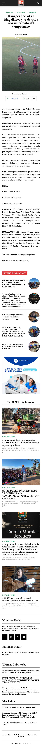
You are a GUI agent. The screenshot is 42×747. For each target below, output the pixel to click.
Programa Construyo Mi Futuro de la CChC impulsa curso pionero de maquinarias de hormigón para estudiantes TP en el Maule (19, 715)
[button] (4, 3)
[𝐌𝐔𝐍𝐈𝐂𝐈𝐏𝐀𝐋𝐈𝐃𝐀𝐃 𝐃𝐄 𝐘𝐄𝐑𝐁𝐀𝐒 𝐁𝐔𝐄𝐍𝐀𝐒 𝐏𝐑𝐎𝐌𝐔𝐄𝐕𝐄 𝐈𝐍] (34, 331)
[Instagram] (11, 637)
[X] (17, 637)
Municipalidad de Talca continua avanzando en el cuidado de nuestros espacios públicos (20, 442)
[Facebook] (4, 637)
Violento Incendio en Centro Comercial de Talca (21, 707)
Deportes (9, 12)
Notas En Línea (8, 437)
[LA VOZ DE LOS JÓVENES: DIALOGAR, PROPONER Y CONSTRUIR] (34, 346)
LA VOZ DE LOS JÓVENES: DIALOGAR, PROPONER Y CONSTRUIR (12, 346)
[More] (34, 98)
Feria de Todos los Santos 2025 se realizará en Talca (19, 723)
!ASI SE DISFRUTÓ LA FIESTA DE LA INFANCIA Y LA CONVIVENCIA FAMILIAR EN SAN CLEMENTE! (13, 284)
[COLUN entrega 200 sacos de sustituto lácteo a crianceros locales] (34, 316)
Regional (32, 12)
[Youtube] (23, 637)
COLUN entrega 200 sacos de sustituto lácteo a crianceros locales (13, 317)
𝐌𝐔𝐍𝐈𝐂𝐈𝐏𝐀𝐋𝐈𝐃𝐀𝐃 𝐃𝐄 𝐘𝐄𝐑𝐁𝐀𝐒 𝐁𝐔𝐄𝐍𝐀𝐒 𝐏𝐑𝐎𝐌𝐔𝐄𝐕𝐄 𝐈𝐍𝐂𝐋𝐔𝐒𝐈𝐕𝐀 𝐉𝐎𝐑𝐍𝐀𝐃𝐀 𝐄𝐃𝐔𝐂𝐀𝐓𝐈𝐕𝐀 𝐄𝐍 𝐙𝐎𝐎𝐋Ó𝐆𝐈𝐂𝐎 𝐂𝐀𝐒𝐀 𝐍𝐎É (13, 331)
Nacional (21, 12)
